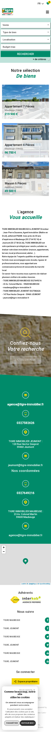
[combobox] (25, 25)
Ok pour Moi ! (27, 723)
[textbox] (25, 32)
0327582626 (25, 423)
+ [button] (4, 547)
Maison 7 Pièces (15, 146)
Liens (43, 713)
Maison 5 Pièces (18, 108)
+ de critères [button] (39, 59)
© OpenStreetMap (44, 584)
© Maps (31, 584)
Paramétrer (12, 723)
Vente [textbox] (6, 25)
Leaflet (23, 584)
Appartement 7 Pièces (19, 185)
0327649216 (25, 493)
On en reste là (25, 690)
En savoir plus (25, 359)
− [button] (4, 551)
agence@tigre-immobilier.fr (25, 404)
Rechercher (25, 54)
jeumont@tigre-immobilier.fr (25, 465)
